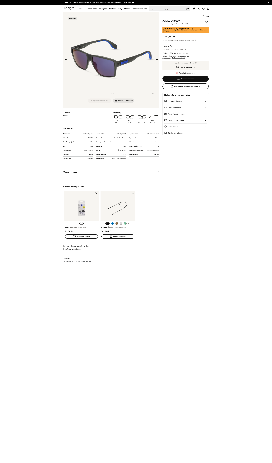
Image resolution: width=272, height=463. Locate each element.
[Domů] (70, 8)
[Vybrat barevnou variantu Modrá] (112, 223)
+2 (129, 223)
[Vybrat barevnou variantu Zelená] (125, 223)
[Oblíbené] (203, 9)
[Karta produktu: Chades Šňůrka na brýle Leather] (118, 215)
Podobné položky (125, 101)
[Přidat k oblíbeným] (206, 21)
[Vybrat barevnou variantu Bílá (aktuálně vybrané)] (81, 223)
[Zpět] (65, 59)
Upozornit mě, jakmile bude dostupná (173, 58)
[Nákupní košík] (208, 9)
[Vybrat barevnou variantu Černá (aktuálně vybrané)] (107, 223)
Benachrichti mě (187, 79)
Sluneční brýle (91, 9)
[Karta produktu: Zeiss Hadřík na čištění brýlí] (81, 215)
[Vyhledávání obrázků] (187, 8)
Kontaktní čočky (115, 9)
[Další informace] (171, 46)
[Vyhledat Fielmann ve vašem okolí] (194, 9)
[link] (136, 2)
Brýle (81, 9)
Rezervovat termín (139, 9)
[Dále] (156, 59)
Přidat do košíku (83, 236)
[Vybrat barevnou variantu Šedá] (121, 223)
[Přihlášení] (199, 9)
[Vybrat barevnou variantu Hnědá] (116, 223)
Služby (127, 9)
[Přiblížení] (153, 94)
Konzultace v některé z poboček (187, 86)
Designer (103, 9)
